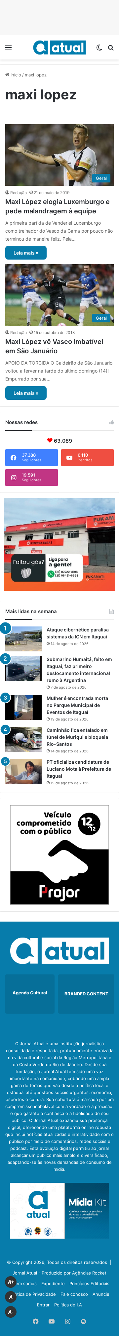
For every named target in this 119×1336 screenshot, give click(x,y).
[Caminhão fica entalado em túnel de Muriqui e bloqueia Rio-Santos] (23, 739)
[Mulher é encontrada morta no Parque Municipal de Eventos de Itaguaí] (23, 707)
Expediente (53, 1283)
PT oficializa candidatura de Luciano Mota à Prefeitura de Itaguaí (79, 769)
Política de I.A (68, 1304)
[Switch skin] (99, 49)
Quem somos (23, 1283)
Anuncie (101, 1294)
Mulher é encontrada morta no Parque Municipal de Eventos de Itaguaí (77, 705)
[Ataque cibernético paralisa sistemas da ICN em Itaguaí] (23, 638)
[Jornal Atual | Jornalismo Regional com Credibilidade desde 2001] (59, 47)
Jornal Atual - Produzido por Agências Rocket (59, 1273)
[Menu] (8, 49)
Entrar (43, 1304)
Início (15, 74)
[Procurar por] (110, 49)
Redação (18, 192)
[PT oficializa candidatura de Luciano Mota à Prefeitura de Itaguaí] (23, 771)
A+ (11, 1282)
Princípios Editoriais (89, 1283)
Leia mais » (26, 253)
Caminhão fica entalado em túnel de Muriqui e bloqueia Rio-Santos (77, 737)
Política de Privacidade (33, 1294)
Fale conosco (74, 1294)
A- (11, 1312)
